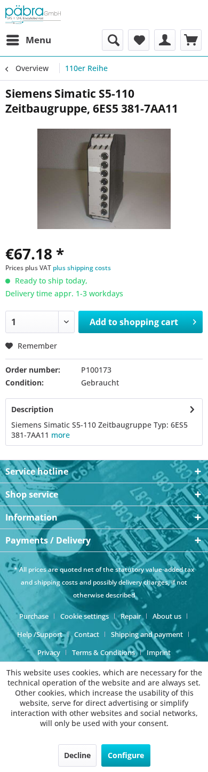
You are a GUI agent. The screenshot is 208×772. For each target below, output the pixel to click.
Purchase (34, 616)
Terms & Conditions (103, 652)
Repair (131, 616)
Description (32, 409)
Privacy (48, 652)
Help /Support (39, 634)
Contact (86, 634)
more (60, 435)
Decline (77, 755)
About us (167, 616)
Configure (126, 755)
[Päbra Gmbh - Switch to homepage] (33, 14)
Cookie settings (84, 616)
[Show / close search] (112, 40)
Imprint (159, 652)
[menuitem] (28, 40)
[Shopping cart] (191, 40)
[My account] (164, 40)
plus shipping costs (82, 267)
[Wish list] (138, 40)
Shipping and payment (147, 634)
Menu (38, 40)
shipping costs (56, 582)
